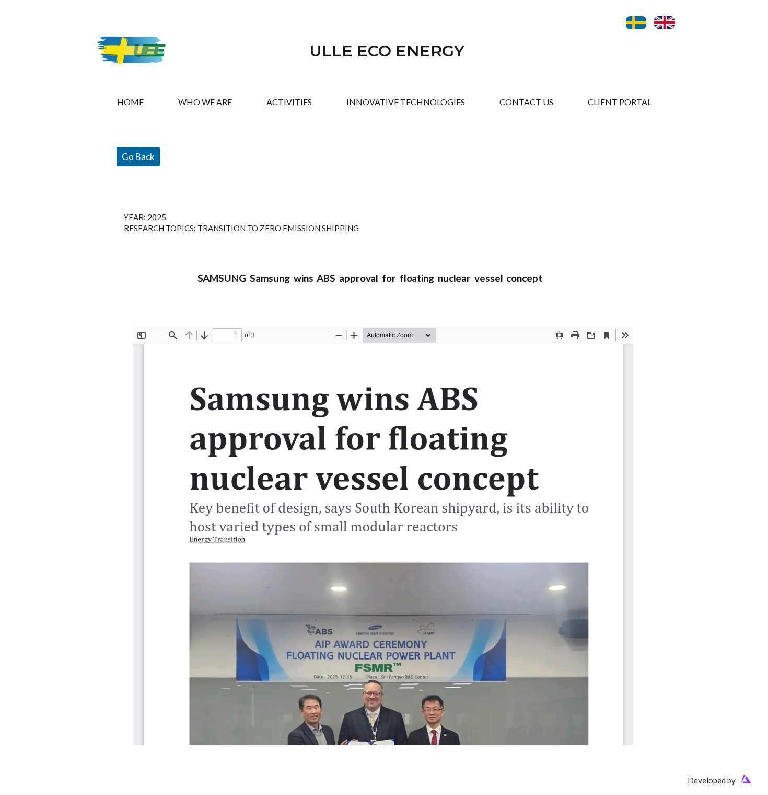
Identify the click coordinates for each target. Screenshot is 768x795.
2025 (156, 217)
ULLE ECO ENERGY (386, 51)
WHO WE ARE (205, 102)
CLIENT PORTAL (619, 102)
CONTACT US (526, 102)
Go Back (138, 156)
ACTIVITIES (289, 102)
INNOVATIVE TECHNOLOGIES (405, 102)
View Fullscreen (160, 319)
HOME (130, 102)
